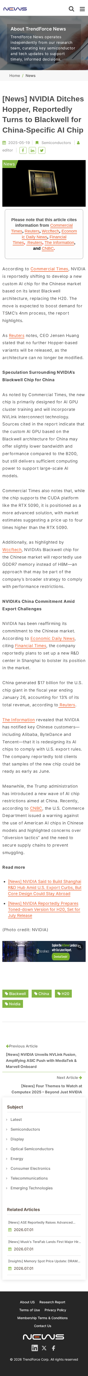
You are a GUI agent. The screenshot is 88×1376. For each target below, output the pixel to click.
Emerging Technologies (32, 1188)
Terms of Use (29, 1310)
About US (27, 1302)
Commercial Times (49, 268)
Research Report (52, 1302)
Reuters (32, 231)
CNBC (48, 248)
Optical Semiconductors (32, 1148)
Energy (17, 1158)
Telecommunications (29, 1178)
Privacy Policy (55, 1310)
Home (14, 75)
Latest (16, 1119)
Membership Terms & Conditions (42, 1318)
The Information (59, 242)
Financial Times (30, 645)
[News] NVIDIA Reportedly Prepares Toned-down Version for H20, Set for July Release (44, 909)
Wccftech (50, 231)
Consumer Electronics (30, 1168)
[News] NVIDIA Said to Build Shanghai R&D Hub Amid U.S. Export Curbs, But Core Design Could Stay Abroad (44, 887)
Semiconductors (56, 142)
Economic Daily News (53, 638)
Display (17, 1139)
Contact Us (42, 1326)
